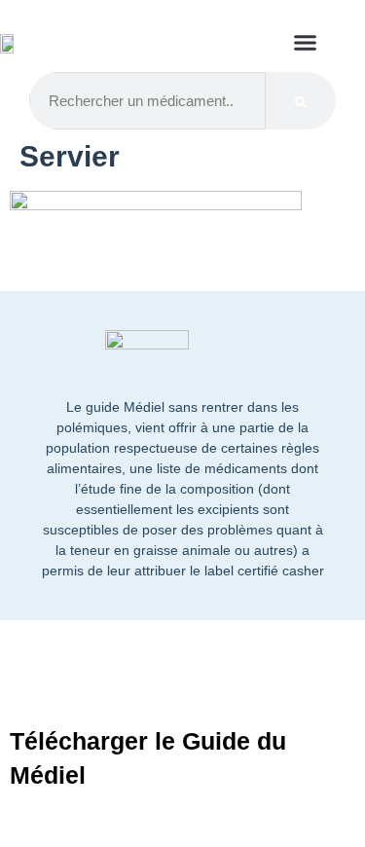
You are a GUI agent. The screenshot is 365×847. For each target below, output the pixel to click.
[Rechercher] (301, 100)
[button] (305, 42)
